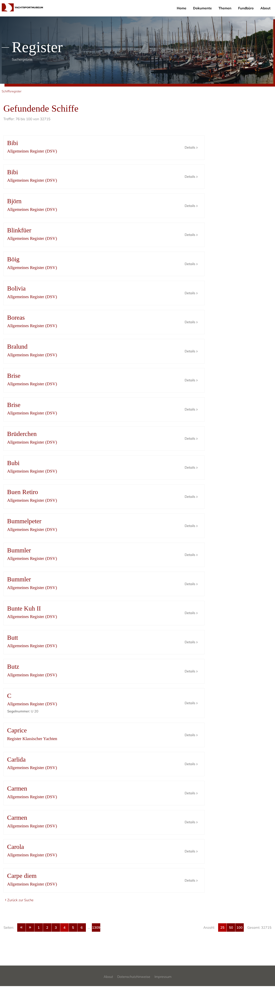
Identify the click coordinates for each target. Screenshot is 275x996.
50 (231, 927)
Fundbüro (246, 8)
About (265, 8)
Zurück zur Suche (20, 900)
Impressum (163, 977)
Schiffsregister (12, 91)
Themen (225, 8)
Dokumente (202, 8)
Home (181, 8)
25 (222, 927)
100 (239, 927)
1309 (96, 927)
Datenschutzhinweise (133, 977)
